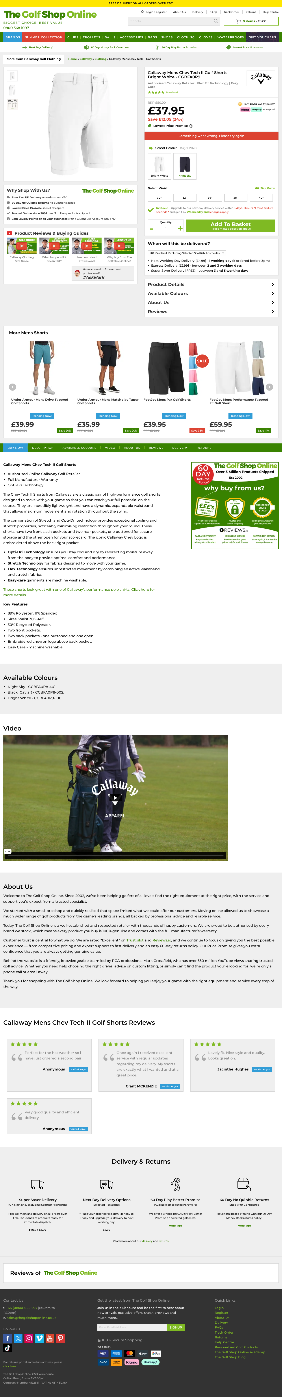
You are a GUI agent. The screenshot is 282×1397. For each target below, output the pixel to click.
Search (216, 21)
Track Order (231, 12)
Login (149, 12)
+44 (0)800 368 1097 (21, 1308)
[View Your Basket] (251, 21)
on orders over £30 (39, 197)
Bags (152, 37)
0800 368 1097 (16, 28)
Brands (13, 37)
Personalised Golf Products (236, 1347)
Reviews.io (161, 940)
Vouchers (262, 37)
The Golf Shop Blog (230, 1357)
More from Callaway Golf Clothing (34, 59)
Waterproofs (230, 37)
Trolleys (91, 37)
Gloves (206, 37)
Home (72, 59)
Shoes (167, 37)
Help (271, 12)
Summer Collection (44, 37)
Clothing (186, 37)
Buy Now (15, 447)
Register (161, 12)
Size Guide (267, 188)
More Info (175, 1225)
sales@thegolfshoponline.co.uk (31, 1318)
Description (43, 447)
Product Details (166, 284)
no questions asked (43, 202)
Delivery (197, 12)
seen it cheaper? (38, 208)
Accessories (131, 37)
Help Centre (224, 1342)
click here (9, 1366)
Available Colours (168, 293)
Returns (251, 12)
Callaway (86, 59)
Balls (110, 37)
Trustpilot (135, 940)
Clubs (72, 37)
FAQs (213, 12)
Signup (176, 1327)
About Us (158, 302)
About (179, 12)
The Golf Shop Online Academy (240, 1352)
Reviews (157, 311)
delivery (147, 1241)
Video (110, 447)
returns (164, 1241)
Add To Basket (231, 224)
